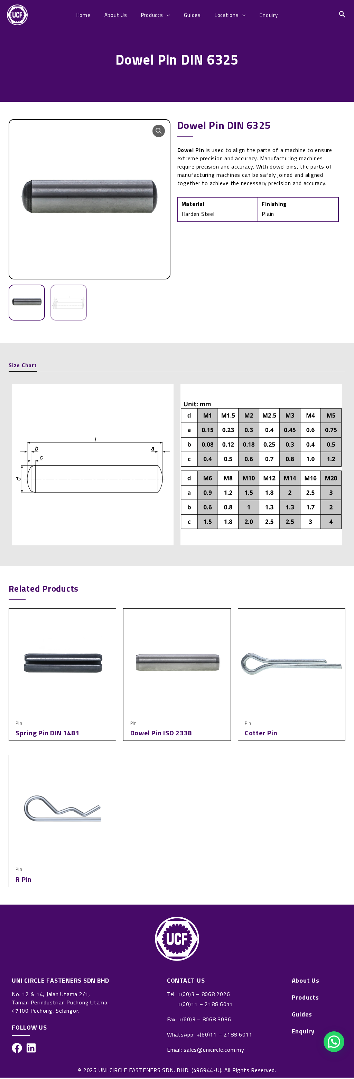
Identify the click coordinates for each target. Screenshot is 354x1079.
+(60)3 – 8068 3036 (205, 1019)
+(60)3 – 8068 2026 (204, 994)
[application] (166, 15)
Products (305, 997)
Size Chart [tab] (23, 365)
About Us (305, 980)
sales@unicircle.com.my (214, 1049)
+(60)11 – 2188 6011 (205, 1004)
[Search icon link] (342, 14)
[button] (158, 131)
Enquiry (303, 1031)
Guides (302, 1014)
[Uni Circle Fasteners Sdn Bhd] (17, 14)
